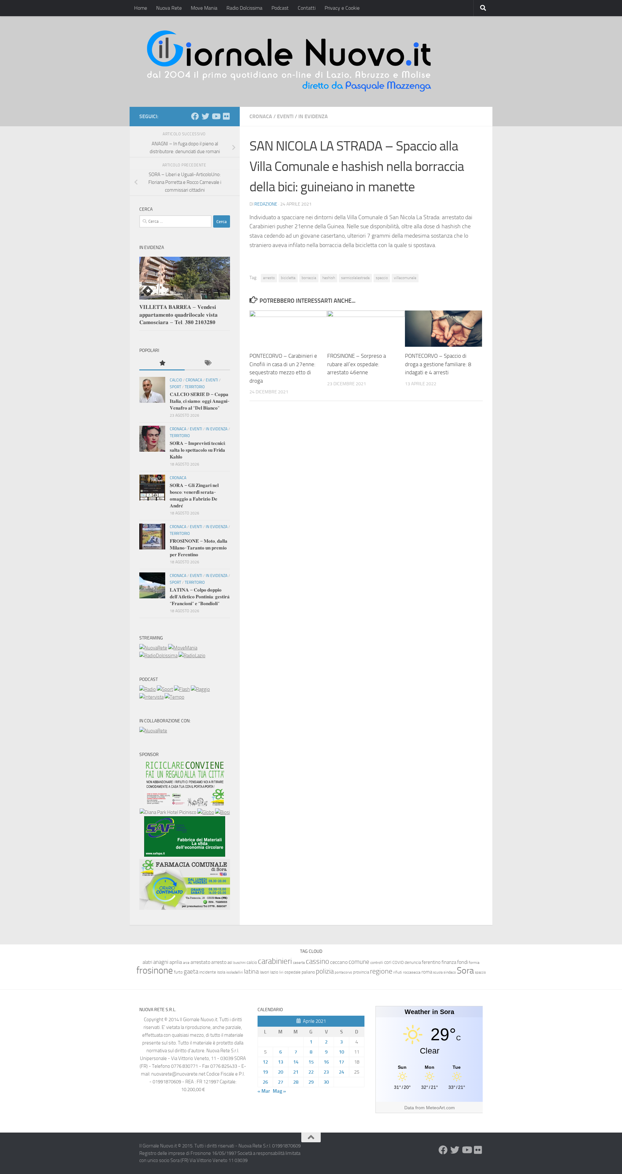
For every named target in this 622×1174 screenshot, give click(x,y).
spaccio (382, 278)
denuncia (413, 962)
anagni (160, 962)
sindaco (449, 972)
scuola (438, 972)
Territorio (195, 387)
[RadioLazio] (192, 656)
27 (280, 1082)
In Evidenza (313, 116)
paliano (308, 972)
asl (229, 962)
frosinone (154, 970)
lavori (264, 972)
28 (295, 1082)
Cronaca (260, 116)
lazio (274, 972)
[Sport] (165, 689)
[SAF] (184, 855)
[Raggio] (200, 689)
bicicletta (288, 278)
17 (341, 1062)
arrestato (200, 962)
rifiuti (397, 972)
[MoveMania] (182, 648)
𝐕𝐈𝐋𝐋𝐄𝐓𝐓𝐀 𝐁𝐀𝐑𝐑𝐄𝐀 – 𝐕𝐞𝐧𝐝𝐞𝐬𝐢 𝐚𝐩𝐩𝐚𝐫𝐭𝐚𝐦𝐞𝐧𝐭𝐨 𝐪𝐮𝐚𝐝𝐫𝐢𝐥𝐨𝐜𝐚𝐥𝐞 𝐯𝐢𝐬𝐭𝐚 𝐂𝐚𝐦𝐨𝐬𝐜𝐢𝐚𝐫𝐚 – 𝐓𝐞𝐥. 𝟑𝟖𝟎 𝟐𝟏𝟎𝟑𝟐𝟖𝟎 (178, 314)
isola (221, 972)
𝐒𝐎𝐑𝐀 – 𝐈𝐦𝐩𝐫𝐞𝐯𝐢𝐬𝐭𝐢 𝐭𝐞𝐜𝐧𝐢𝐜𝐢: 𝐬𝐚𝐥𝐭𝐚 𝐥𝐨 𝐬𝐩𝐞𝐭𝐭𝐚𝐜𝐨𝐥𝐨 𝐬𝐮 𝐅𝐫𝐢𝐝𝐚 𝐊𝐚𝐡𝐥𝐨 (198, 450)
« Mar (264, 1091)
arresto (269, 278)
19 (265, 1072)
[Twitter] (205, 116)
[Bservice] (184, 908)
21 (295, 1072)
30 (326, 1082)
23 (326, 1072)
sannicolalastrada (355, 278)
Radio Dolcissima (244, 8)
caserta (299, 962)
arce (186, 963)
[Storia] (151, 697)
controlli (376, 962)
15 (311, 1062)
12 (265, 1062)
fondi (462, 962)
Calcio (176, 380)
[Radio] (147, 689)
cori (387, 962)
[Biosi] (222, 812)
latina (251, 971)
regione (381, 971)
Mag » (279, 1091)
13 (280, 1062)
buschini (239, 963)
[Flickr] (226, 116)
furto (178, 972)
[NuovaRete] (153, 648)
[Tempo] (174, 697)
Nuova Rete (169, 8)
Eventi (285, 116)
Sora (465, 970)
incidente (207, 972)
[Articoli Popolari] (162, 363)
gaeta (191, 971)
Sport (175, 387)
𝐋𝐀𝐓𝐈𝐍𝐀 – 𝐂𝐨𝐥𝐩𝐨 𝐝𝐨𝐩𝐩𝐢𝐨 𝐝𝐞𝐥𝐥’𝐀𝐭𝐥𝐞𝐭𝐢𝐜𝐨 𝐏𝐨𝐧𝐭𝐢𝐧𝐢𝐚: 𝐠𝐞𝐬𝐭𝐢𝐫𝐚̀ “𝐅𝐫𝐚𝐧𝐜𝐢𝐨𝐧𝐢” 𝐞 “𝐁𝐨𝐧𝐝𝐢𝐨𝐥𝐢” (200, 596)
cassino (317, 961)
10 (341, 1052)
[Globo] (205, 812)
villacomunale (405, 278)
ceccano (339, 962)
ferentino (431, 962)
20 (280, 1072)
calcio (252, 962)
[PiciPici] (184, 804)
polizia (325, 971)
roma (426, 972)
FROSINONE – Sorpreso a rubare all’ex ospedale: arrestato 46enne (356, 364)
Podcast (280, 8)
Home (140, 8)
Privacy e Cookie (342, 8)
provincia (361, 972)
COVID (398, 962)
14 (295, 1062)
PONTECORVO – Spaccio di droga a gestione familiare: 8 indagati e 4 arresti (438, 364)
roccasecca (411, 972)
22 (311, 1072)
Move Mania (204, 8)
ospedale (292, 972)
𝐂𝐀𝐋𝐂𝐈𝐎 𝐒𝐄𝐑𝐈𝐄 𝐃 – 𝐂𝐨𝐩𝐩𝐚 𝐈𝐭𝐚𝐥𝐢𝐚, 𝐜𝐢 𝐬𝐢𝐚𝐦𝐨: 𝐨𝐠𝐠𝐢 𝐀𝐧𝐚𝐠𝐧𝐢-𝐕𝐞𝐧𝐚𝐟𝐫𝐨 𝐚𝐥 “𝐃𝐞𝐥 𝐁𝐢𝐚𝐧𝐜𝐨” (200, 401)
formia (474, 962)
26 (265, 1082)
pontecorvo (343, 972)
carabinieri (275, 961)
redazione (265, 204)
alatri (147, 962)
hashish (328, 278)
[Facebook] (195, 116)
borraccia (309, 278)
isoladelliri (234, 972)
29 (311, 1082)
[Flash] (182, 689)
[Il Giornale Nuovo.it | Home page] (289, 61)
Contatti (307, 8)
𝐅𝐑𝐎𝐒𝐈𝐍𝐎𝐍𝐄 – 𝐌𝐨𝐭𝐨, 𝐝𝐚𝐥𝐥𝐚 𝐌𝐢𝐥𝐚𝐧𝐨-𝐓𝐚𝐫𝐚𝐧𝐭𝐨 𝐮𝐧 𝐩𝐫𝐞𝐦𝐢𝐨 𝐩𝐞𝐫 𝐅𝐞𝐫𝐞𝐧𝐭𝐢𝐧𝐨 (198, 548)
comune (359, 961)
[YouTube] (216, 116)
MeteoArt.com (440, 1107)
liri (281, 972)
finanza (449, 962)
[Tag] (207, 363)
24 (341, 1072)
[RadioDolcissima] (158, 656)
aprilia (175, 962)
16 (326, 1062)
